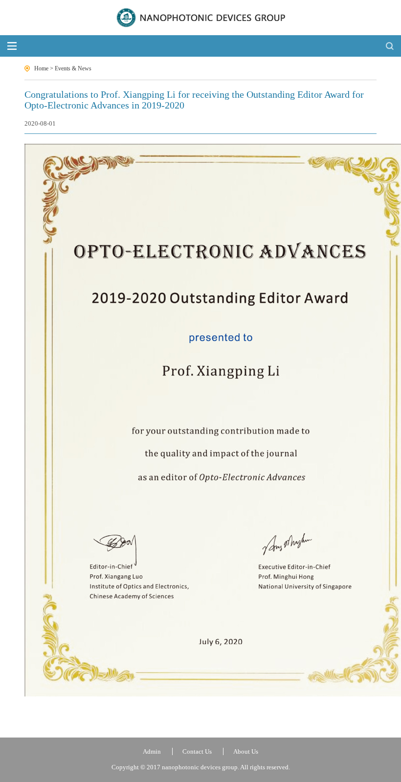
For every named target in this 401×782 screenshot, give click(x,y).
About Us (245, 751)
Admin (152, 751)
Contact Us (197, 751)
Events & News (73, 68)
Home (41, 68)
